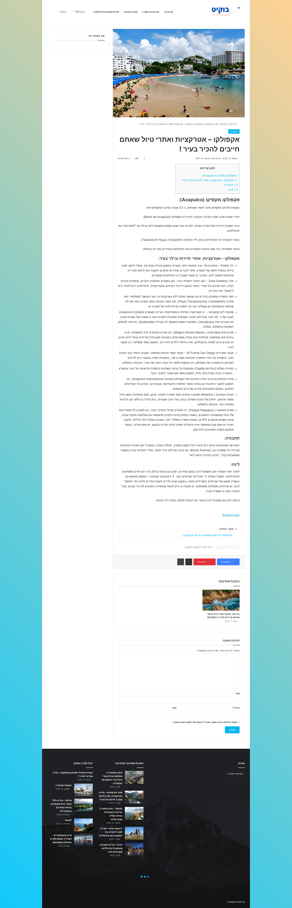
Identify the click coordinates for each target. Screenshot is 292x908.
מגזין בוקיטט (131, 11)
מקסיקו (223, 124)
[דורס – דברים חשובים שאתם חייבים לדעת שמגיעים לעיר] (134, 849)
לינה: (233, 189)
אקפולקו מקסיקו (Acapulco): (220, 175)
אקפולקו (199, 124)
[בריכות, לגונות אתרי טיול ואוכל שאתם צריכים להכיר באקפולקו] (221, 600)
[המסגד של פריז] (83, 790)
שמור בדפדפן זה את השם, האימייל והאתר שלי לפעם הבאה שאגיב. (204, 722)
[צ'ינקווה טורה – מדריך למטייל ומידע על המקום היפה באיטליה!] (134, 833)
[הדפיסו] (180, 562)
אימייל (236, 707)
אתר (174, 707)
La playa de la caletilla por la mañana (207, 535)
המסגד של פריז (64, 785)
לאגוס (68, 820)
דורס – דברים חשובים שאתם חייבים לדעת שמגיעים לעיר (111, 848)
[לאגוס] (83, 824)
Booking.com (231, 515)
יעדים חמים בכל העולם (107, 11)
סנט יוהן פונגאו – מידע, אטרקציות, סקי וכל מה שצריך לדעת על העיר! (110, 796)
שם (237, 693)
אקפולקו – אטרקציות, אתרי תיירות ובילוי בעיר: (209, 180)
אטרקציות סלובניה (235, 773)
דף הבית (169, 11)
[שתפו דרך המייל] (188, 562)
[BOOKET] (219, 12)
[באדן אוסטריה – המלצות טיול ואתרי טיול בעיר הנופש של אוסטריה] (134, 777)
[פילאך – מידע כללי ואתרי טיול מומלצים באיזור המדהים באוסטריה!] (83, 805)
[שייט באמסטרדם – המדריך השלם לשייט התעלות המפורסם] (83, 840)
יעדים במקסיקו (211, 124)
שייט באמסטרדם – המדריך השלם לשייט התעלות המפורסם (61, 839)
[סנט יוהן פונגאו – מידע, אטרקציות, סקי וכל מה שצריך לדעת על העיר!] (134, 797)
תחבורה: (230, 185)
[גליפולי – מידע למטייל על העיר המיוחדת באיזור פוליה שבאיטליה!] (134, 813)
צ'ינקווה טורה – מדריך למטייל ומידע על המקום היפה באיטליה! (110, 832)
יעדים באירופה (152, 11)
